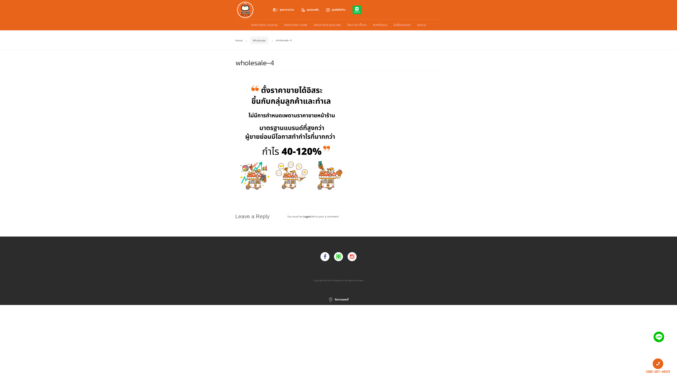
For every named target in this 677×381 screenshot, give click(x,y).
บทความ (421, 25)
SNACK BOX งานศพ (295, 25)
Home (239, 40)
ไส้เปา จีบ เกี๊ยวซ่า (357, 25)
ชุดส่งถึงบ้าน (338, 10)
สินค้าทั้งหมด (380, 25)
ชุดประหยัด (313, 10)
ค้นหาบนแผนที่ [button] (341, 299)
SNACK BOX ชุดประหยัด (327, 25)
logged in (309, 216)
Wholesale (259, 40)
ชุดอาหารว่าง (287, 10)
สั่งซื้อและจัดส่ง (402, 25)
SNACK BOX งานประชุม (264, 25)
